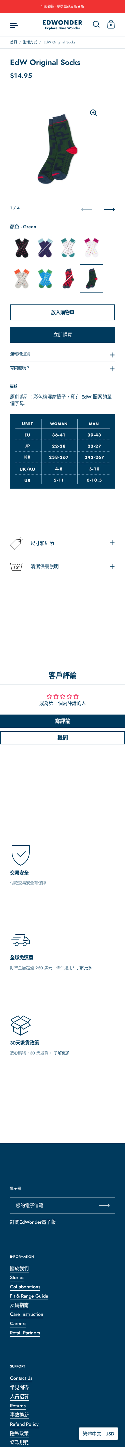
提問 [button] (62, 737)
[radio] (21, 248)
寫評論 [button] (63, 721)
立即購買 (62, 335)
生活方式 (30, 42)
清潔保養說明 (45, 566)
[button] (98, 1433)
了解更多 (84, 968)
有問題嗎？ (20, 368)
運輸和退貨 (20, 354)
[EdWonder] (63, 24)
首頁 (13, 42)
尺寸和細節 (42, 543)
